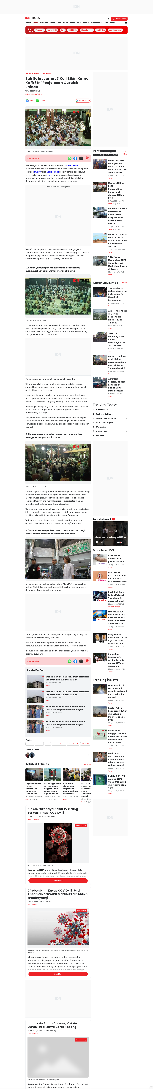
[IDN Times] (32, 18)
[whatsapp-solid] (69, 158)
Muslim (37, 172)
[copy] (87, 158)
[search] (108, 18)
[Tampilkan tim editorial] (89, 755)
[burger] (126, 23)
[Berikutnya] (91, 907)
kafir (49, 175)
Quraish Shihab (71, 165)
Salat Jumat (53, 172)
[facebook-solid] (75, 158)
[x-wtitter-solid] (81, 158)
